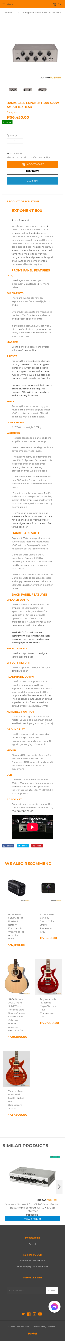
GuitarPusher (23, 1326)
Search (32, 1244)
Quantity (12, 135)
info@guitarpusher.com (35, 1266)
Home (8, 12)
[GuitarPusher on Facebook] (29, 1314)
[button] (54, 1307)
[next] (59, 1187)
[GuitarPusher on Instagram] (34, 1314)
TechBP (50, 1326)
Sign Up (52, 1290)
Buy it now (32, 180)
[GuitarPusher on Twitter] (23, 1314)
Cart (59, 4)
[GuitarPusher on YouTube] (40, 1314)
